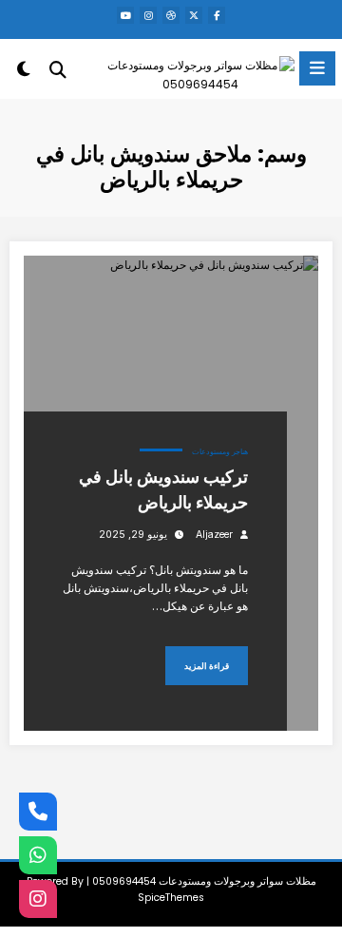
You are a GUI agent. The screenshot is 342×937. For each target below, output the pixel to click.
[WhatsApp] (38, 855)
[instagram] (148, 15)
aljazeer (214, 534)
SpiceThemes (171, 897)
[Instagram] (38, 899)
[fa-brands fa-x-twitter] (193, 15)
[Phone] (38, 812)
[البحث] (58, 70)
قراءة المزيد (206, 665)
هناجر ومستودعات (220, 452)
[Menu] (317, 68)
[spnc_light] (23, 72)
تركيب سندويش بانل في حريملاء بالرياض (163, 489)
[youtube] (125, 15)
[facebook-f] (216, 15)
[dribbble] (171, 15)
